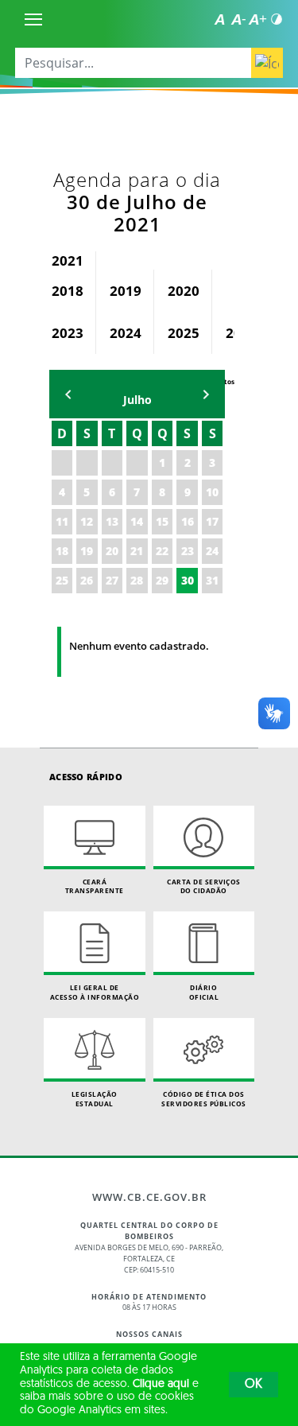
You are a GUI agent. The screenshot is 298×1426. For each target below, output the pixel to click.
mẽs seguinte (206, 394)
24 (212, 550)
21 (136, 550)
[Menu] (33, 19)
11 (62, 521)
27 (112, 580)
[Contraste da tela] (276, 19)
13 (112, 521)
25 (62, 580)
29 (162, 580)
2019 (125, 291)
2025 (183, 333)
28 (136, 580)
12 (86, 521)
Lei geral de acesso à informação (95, 992)
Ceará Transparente (94, 886)
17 (212, 521)
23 (187, 550)
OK (253, 1384)
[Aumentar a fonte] (257, 19)
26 (86, 580)
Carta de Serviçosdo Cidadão (204, 886)
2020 (183, 291)
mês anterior (68, 394)
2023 (67, 333)
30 (187, 580)
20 (112, 550)
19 (86, 550)
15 (162, 521)
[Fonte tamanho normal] (219, 19)
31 (212, 580)
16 (187, 521)
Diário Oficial (204, 992)
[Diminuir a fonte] (238, 19)
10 (212, 491)
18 (62, 550)
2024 (125, 333)
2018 (67, 291)
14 (136, 521)
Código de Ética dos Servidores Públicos (203, 1099)
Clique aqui (161, 1384)
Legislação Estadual (95, 1099)
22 (162, 550)
